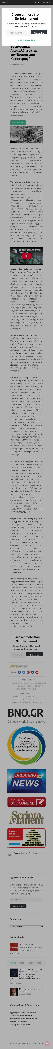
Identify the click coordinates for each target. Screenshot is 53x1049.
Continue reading (26, 40)
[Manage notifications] (47, 1043)
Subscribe (39, 33)
